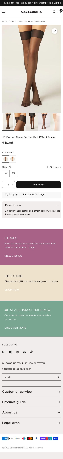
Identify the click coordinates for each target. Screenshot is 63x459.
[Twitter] (12, 352)
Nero (5, 159)
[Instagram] (19, 352)
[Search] (54, 12)
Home (4, 21)
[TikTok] (33, 352)
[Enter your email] (58, 377)
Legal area (11, 423)
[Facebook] (5, 352)
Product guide (14, 402)
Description (13, 205)
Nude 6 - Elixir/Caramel (12, 159)
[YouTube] (26, 352)
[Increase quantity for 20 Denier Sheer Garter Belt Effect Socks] (12, 184)
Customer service (17, 391)
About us (10, 412)
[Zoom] (54, 31)
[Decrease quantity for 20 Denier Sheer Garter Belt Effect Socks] (4, 184)
